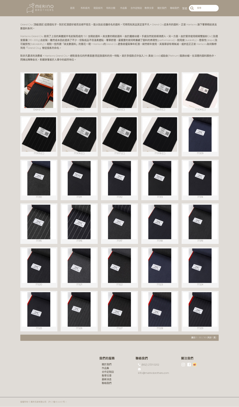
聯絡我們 (107, 383)
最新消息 (107, 379)
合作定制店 (108, 372)
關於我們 (107, 364)
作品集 (105, 368)
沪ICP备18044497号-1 (57, 402)
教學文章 (107, 375)
